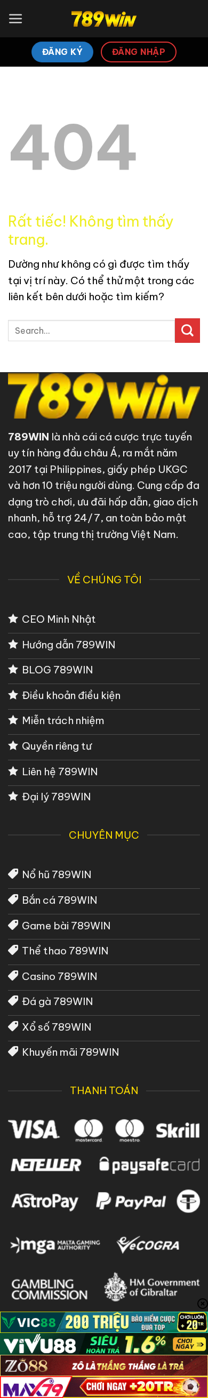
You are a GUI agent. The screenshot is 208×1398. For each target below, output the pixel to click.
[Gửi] (187, 330)
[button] (15, 19)
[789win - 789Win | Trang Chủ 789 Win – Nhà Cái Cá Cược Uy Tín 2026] (104, 19)
